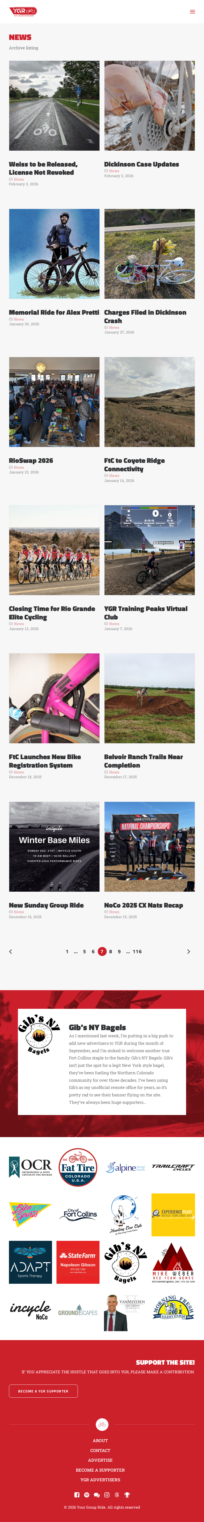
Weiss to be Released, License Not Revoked (43, 168)
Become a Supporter (100, 1470)
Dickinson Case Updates (141, 164)
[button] (192, 11)
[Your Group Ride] (23, 12)
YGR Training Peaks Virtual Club (146, 612)
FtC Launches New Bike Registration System (45, 760)
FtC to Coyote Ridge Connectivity (134, 464)
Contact (100, 1450)
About (100, 1440)
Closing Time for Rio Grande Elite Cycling (52, 612)
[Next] (188, 952)
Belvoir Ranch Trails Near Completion (143, 760)
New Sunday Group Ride (46, 905)
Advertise (100, 1460)
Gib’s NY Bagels (97, 1027)
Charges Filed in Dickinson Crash (145, 316)
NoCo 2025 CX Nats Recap (143, 905)
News (19, 179)
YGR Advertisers (100, 1480)
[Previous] (15, 952)
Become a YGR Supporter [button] (43, 1391)
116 (137, 951)
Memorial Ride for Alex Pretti (54, 312)
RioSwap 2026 (31, 460)
